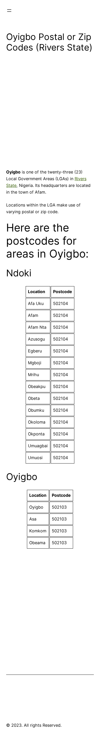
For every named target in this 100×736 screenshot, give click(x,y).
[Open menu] (9, 10)
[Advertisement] (50, 112)
